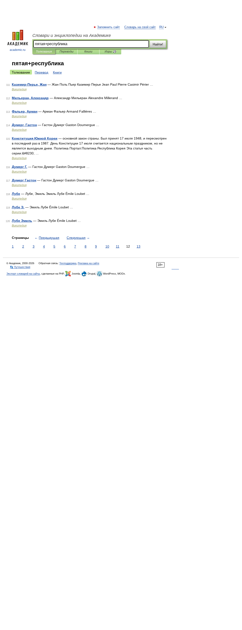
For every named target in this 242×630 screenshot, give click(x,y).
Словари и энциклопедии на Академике (71, 35)
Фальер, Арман (24, 111)
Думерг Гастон (24, 180)
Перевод (41, 72)
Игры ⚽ (110, 51)
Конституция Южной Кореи (34, 138)
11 (117, 246)
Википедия (19, 89)
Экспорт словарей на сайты (23, 273)
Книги (88, 51)
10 (107, 246)
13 (138, 246)
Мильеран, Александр (30, 98)
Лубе (16, 194)
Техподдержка (67, 263)
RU (161, 27)
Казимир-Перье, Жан (29, 84)
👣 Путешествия (20, 267)
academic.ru (18, 50)
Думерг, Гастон (24, 125)
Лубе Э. (18, 207)
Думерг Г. (19, 167)
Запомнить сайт (109, 27)
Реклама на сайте (88, 263)
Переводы (66, 51)
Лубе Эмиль (22, 221)
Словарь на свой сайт (140, 27)
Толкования (44, 51)
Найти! (158, 44)
